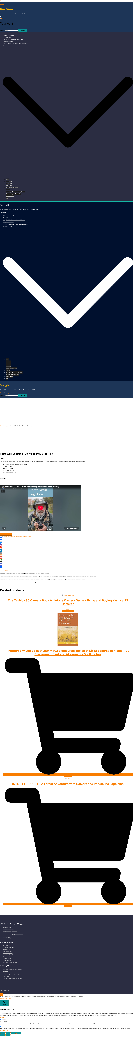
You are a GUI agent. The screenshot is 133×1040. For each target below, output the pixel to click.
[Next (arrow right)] (8, 1035)
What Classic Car (6, 949)
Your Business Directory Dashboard (11, 974)
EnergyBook (6, 8)
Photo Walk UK (6, 945)
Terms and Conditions (7, 938)
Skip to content (3, 0)
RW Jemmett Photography (8, 947)
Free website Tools (7, 927)
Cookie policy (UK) (7, 937)
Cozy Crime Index (7, 960)
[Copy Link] (66, 553)
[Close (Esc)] (18, 1033)
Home (1, 425)
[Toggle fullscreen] (8, 1033)
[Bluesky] (66, 543)
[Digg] (66, 562)
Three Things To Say (7, 951)
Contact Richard (7, 37)
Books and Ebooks (7, 45)
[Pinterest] (66, 546)
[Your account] (0, 16)
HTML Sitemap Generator (8, 929)
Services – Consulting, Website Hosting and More (15, 43)
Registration (5, 971)
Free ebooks (9, 181)
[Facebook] (66, 538)
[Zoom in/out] (2, 1033)
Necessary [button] (2, 1017)
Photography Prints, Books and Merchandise (21, 536)
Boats (7, 198)
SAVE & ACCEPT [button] (4, 1030)
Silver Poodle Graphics (8, 956)
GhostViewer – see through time (10, 962)
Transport (8, 189)
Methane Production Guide (9, 35)
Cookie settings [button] (3, 998)
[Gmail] (66, 557)
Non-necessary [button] (3, 1024)
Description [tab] (5, 570)
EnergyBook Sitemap (8, 41)
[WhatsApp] (66, 560)
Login (4, 972)
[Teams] (66, 564)
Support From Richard (18, 934)
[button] (3, 4)
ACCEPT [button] (10, 998)
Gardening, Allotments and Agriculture (15, 191)
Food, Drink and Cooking (12, 187)
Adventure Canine (7, 958)
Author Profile (6, 976)
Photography (9, 183)
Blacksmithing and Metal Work (13, 194)
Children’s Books (10, 196)
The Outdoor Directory (8, 953)
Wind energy (9, 185)
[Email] (66, 541)
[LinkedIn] (66, 550)
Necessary (4, 1019)
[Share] (66, 567)
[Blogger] (66, 555)
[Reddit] (66, 548)
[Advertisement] (66, 437)
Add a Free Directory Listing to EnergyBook (12, 978)
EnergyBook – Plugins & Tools (10, 931)
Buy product (6, 534)
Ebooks (7, 179)
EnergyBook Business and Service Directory (14, 39)
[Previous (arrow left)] (2, 1035)
